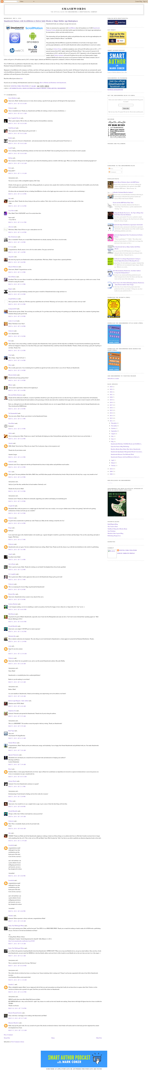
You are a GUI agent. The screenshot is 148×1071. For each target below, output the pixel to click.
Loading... (110, 483)
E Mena (10, 801)
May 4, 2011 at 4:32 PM (17, 467)
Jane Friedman (111, 531)
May (112, 441)
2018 (111, 402)
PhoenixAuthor (12, 375)
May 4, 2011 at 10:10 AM (17, 103)
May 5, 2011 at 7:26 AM (17, 750)
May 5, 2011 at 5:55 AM (17, 716)
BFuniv (10, 385)
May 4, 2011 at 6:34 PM (17, 523)
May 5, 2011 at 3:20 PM (17, 796)
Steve (9, 471)
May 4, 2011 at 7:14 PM (17, 559)
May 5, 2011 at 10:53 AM (17, 776)
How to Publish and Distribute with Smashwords (53, 82)
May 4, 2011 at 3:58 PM (17, 409)
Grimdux (10, 915)
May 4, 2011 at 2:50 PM (17, 336)
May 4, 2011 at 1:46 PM (17, 252)
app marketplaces (15, 88)
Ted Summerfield (13, 413)
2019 (111, 400)
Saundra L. (11, 984)
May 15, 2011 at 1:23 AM (17, 1030)
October (113, 428)
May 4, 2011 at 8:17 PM (17, 579)
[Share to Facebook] (46, 86)
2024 (111, 387)
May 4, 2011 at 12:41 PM (17, 222)
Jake (9, 198)
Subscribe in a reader (113, 378)
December (114, 423)
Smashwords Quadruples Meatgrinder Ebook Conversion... (127, 452)
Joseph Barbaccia (13, 299)
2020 (111, 397)
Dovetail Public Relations (15, 395)
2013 (111, 415)
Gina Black (11, 423)
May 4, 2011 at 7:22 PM (17, 569)
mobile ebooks (41, 88)
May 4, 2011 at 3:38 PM (17, 370)
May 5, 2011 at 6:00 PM (17, 806)
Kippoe (10, 289)
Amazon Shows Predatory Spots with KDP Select (126, 182)
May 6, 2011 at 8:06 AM (17, 828)
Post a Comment (8, 1035)
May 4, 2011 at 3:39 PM (17, 380)
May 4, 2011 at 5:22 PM (17, 491)
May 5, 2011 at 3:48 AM (17, 696)
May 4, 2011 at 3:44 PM (17, 390)
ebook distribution (29, 88)
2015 (111, 410)
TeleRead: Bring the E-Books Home (117, 529)
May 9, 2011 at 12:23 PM (17, 992)
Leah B (10, 148)
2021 (111, 394)
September (114, 431)
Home (53, 1038)
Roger (10, 528)
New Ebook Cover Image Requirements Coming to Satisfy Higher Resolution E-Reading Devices (126, 260)
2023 (111, 389)
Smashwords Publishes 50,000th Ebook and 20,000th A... (126, 444)
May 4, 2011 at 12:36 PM (17, 206)
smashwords (61, 88)
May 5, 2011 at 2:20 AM (17, 663)
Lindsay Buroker (13, 604)
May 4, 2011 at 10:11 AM (17, 113)
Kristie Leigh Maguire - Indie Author (18, 701)
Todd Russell (12, 128)
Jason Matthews (12, 98)
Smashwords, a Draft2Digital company (82, 11)
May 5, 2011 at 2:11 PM (17, 786)
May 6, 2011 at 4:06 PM (17, 876)
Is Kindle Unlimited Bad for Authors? (123, 192)
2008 (111, 474)
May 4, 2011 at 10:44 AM (17, 153)
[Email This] (40, 86)
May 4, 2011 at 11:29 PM (17, 641)
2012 (111, 418)
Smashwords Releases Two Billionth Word (122, 454)
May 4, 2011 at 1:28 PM (17, 242)
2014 (111, 413)
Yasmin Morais (12, 743)
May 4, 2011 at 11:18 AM (17, 173)
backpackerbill (12, 309)
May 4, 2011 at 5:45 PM (17, 513)
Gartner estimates (59, 55)
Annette (10, 443)
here (21, 78)
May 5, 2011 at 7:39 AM (17, 764)
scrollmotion (52, 88)
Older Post (99, 1038)
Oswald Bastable (13, 626)
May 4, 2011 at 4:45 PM (17, 477)
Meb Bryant (11, 614)
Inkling (10, 158)
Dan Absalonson (12, 237)
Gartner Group (57, 49)
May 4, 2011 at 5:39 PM (17, 501)
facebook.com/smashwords (115, 90)
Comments (113, 172)
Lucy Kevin (11, 210)
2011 (111, 421)
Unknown (11, 108)
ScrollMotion (72, 28)
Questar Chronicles (13, 755)
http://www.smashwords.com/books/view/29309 (21, 941)
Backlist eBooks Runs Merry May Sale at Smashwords (125, 449)
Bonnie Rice (11, 594)
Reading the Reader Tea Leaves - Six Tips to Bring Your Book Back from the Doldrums (128, 214)
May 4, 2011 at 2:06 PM (17, 262)
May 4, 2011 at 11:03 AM (17, 163)
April (112, 460)
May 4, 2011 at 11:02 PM (17, 631)
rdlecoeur (11, 227)
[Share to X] (44, 86)
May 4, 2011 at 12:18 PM (17, 194)
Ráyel (10, 769)
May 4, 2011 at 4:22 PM (17, 439)
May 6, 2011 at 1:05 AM (17, 816)
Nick (9, 168)
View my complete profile (126, 553)
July (112, 436)
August (113, 434)
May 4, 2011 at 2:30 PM (17, 326)
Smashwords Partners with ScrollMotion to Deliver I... (125, 457)
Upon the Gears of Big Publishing (120, 446)
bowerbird (11, 845)
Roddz (10, 138)
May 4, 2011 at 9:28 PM (17, 589)
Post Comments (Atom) (17, 1042)
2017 (111, 405)
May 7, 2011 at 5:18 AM (17, 943)
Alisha (10, 433)
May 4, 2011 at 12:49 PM (17, 232)
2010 (111, 469)
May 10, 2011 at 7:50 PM (17, 1008)
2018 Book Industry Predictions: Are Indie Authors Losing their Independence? (127, 272)
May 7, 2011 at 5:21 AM (17, 956)
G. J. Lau (10, 247)
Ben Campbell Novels (14, 118)
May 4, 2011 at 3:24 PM (17, 350)
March (113, 463)
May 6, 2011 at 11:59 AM (17, 841)
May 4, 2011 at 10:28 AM (17, 123)
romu (9, 646)
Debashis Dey (12, 636)
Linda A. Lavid (12, 321)
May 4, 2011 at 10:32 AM (17, 133)
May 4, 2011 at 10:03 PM (17, 609)
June (112, 439)
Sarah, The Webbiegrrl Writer (16, 926)
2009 (111, 471)
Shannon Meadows (13, 1023)
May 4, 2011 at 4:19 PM (17, 429)
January (113, 465)
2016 (111, 408)
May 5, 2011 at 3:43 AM (17, 682)
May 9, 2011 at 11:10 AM (17, 980)
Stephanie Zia (12, 711)
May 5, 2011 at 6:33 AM (17, 738)
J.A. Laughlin (12, 574)
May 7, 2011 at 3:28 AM (17, 921)
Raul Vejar (11, 731)
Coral (9, 355)
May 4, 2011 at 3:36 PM (17, 360)
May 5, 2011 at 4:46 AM (17, 706)
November (114, 426)
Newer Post (7, 1038)
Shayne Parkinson (13, 267)
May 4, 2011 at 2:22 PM (17, 294)
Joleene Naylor (12, 781)
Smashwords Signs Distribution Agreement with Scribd (128, 225)
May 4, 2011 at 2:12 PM (17, 272)
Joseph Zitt (11, 506)
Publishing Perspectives (114, 536)
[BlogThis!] (42, 86)
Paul (9, 341)
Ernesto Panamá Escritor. (15, 1013)
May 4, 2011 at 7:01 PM (17, 549)
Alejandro (11, 257)
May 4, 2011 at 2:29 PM (17, 316)
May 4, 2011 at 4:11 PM (17, 419)
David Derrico (12, 277)
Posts (111, 168)
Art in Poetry (11, 564)
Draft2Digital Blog (113, 524)
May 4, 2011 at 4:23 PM (17, 457)
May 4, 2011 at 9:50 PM (17, 599)
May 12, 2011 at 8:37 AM (17, 1018)
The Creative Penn (113, 526)
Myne (10, 365)
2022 (111, 392)
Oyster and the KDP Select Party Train (123, 202)
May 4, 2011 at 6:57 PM (17, 539)
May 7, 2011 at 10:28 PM (17, 966)
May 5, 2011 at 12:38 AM (17, 653)
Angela (10, 554)
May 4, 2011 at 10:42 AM (17, 143)
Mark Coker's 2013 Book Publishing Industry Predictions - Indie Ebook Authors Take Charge (128, 284)
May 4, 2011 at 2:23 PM (17, 304)
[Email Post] (38, 86)
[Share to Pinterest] (48, 86)
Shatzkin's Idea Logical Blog (115, 533)
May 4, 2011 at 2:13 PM (17, 284)
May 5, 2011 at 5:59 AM (17, 726)
